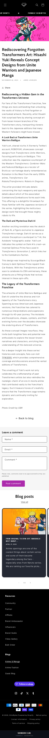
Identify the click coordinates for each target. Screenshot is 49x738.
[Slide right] (30, 583)
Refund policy (41, 715)
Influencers (10, 627)
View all (24, 502)
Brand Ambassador (14, 621)
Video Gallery (11, 639)
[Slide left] (19, 583)
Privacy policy (35, 719)
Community (10, 603)
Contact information (19, 719)
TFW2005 (7, 357)
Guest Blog (10, 673)
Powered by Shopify (25, 715)
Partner (8, 609)
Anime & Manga (12, 661)
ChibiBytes (13, 715)
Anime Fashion (12, 667)
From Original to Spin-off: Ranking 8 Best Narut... (23, 539)
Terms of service (18, 723)
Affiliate (8, 615)
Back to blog (26, 418)
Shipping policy (33, 723)
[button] (5, 5)
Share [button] (7, 88)
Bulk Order (10, 645)
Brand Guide (11, 633)
